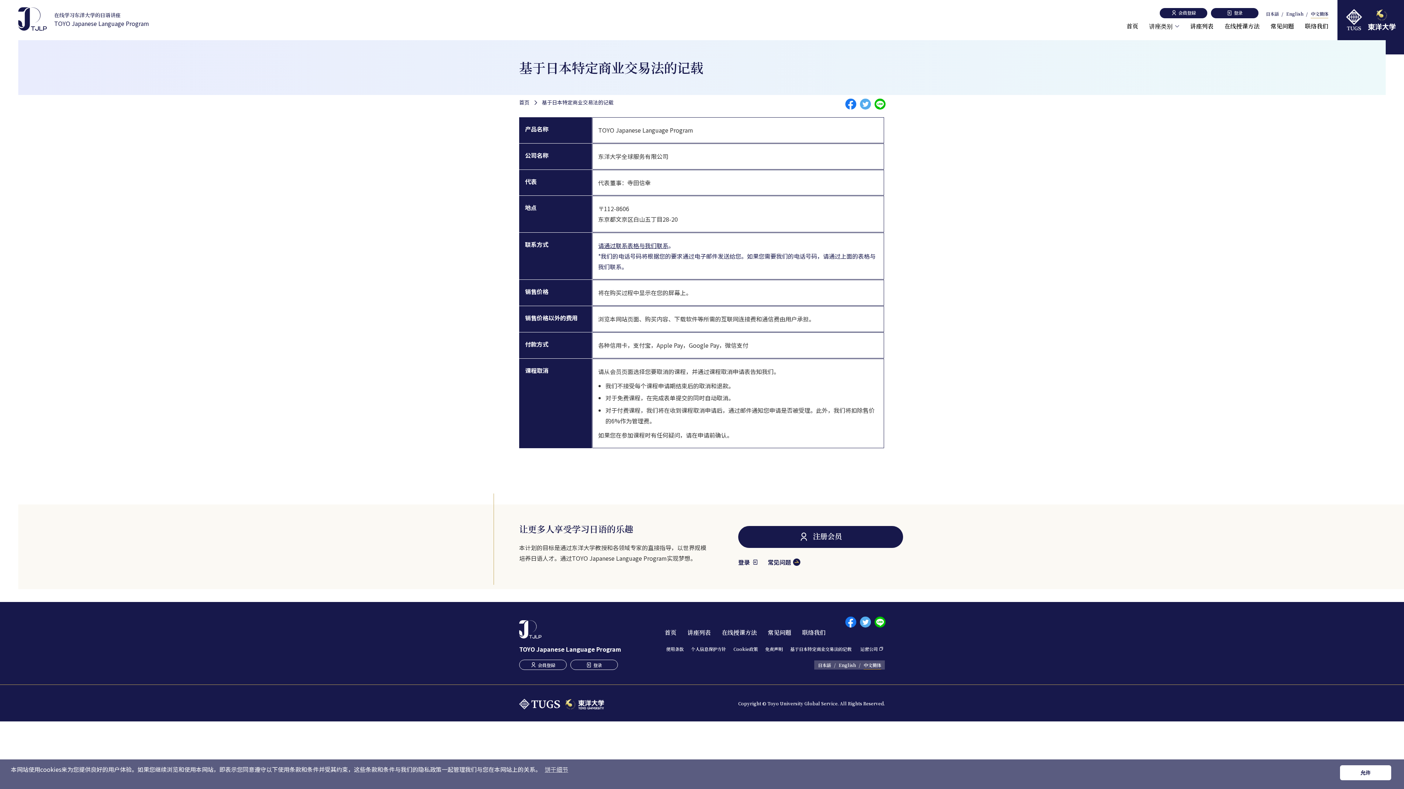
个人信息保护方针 (708, 649)
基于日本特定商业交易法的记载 (821, 649)
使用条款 (675, 649)
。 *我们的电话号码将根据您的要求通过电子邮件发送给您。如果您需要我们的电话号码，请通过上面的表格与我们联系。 (737, 256)
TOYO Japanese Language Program (101, 19)
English (1294, 14)
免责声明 (774, 649)
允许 (1365, 773)
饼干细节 (556, 769)
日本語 (1272, 14)
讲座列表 (1202, 26)
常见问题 (1282, 26)
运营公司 (869, 649)
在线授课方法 (1242, 26)
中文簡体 (1319, 14)
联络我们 (1316, 26)
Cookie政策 (745, 649)
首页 (1132, 26)
